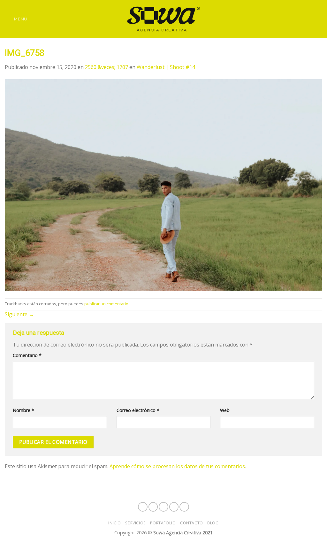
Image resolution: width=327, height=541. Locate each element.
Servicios (135, 523)
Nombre (23, 410)
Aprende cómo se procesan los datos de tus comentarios (177, 466)
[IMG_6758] (163, 184)
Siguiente (19, 314)
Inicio (114, 523)
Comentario (27, 355)
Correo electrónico (138, 410)
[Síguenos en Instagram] (297, 15)
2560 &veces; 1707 (106, 67)
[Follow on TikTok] (305, 15)
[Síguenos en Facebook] (289, 15)
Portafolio (163, 523)
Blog (212, 523)
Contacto (191, 523)
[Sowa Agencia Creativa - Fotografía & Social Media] (163, 19)
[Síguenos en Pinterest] (289, 23)
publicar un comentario (106, 304)
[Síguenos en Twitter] (313, 15)
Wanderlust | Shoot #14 (166, 67)
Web (225, 410)
